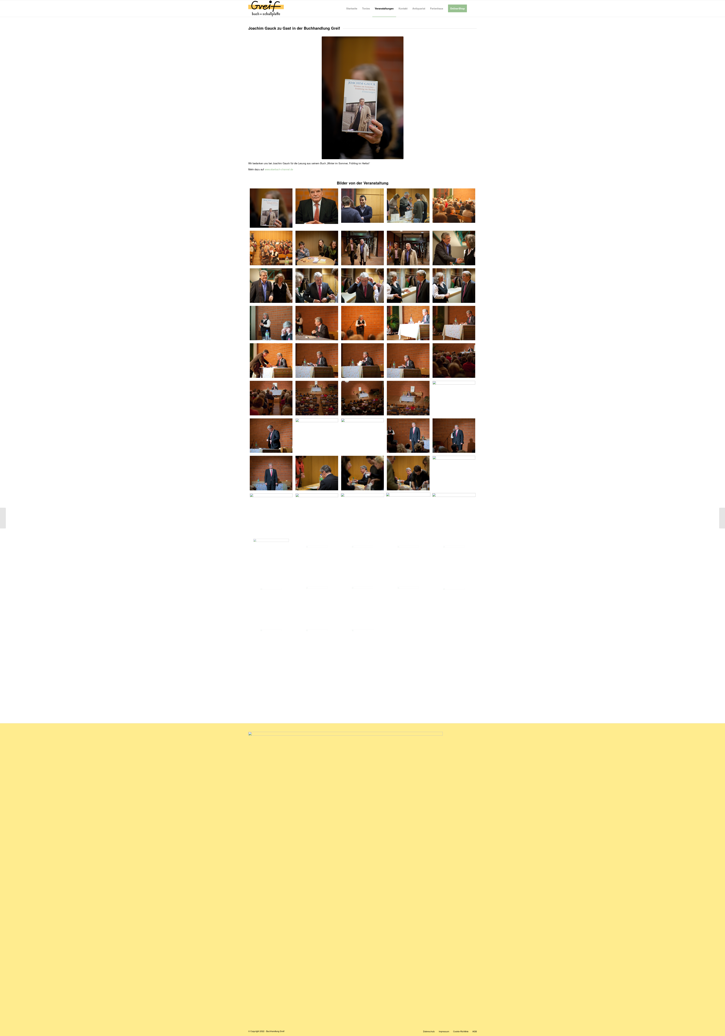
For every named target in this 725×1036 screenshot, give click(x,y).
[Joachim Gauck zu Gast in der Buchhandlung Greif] (271, 208)
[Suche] (473, 8)
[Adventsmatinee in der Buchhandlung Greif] (3, 518)
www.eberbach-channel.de (279, 169)
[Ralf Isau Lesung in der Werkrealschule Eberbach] (722, 518)
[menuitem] (352, 8)
